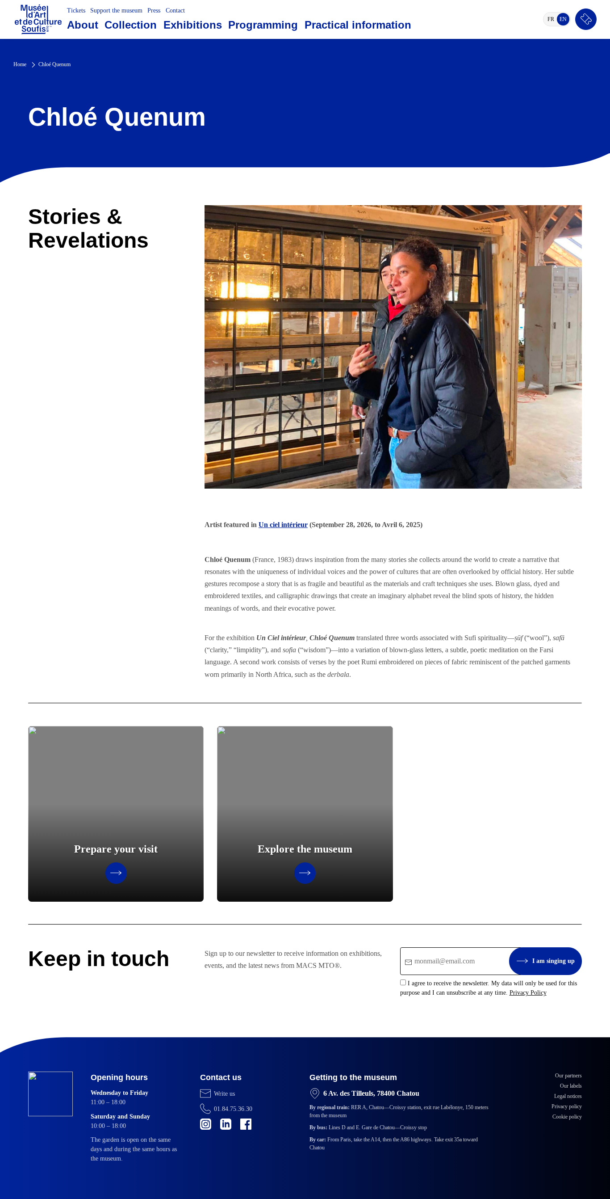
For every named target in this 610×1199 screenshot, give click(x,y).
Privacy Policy (528, 992)
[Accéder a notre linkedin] (225, 1124)
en (564, 20)
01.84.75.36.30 (233, 1109)
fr (552, 20)
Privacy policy (567, 1106)
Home (19, 64)
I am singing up (553, 961)
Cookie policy (567, 1117)
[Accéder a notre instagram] (205, 1124)
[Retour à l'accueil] (38, 19)
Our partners (568, 1075)
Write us (224, 1093)
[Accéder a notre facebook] (245, 1124)
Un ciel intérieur (283, 524)
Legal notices (568, 1096)
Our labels (571, 1086)
